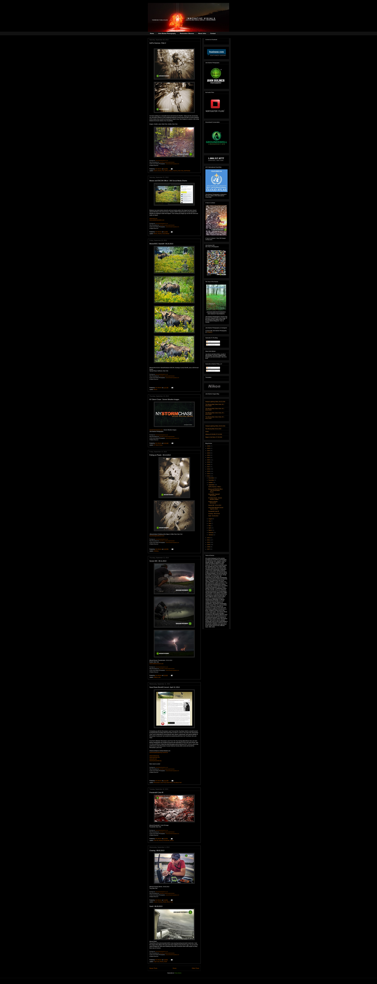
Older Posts (195, 968)
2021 (208, 457)
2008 (208, 547)
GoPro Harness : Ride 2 (157, 43)
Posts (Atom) (178, 973)
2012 (208, 537)
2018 (208, 464)
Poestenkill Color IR (156, 792)
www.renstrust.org (154, 756)
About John (202, 33)
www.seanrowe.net (154, 757)
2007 (208, 549)
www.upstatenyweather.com (156, 220)
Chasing (160, 902)
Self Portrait (187, 170)
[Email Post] (171, 169)
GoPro (166, 170)
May (210, 525)
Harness (175, 170)
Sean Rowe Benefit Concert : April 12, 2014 (164, 687)
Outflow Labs (157, 677)
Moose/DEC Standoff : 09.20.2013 (161, 244)
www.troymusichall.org (155, 760)
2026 (208, 446)
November (211, 480)
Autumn (156, 170)
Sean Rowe (169, 782)
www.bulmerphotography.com (172, 163)
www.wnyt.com (153, 218)
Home (152, 33)
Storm (168, 902)
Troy (171, 902)
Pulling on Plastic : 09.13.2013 (160, 455)
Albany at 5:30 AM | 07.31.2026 (213, 434)
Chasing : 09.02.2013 (156, 850)
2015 (208, 471)
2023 (208, 453)
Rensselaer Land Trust (160, 782)
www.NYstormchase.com (156, 430)
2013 (208, 476)
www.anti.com (153, 759)
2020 (208, 460)
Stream (172, 840)
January (211, 534)
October (211, 482)
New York (180, 170)
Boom (159, 170)
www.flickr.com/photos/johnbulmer (167, 162)
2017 (208, 466)
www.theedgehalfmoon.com (156, 535)
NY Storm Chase (158, 445)
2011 (208, 540)
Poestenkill (166, 840)
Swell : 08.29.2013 (155, 906)
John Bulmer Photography (167, 33)
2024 (208, 450)
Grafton (170, 170)
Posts (209, 341)
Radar (164, 902)
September (212, 484)
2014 (208, 473)
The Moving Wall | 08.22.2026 (213, 429)
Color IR (156, 840)
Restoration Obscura (187, 33)
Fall (163, 170)
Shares (160, 233)
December (211, 478)
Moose (155, 233)
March (210, 530)
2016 (208, 469)
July (210, 521)
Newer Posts (153, 968)
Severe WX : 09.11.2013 (157, 561)
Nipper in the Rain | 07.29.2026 (213, 437)
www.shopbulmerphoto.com (162, 160)
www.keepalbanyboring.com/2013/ (158, 752)
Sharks (161, 961)
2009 (208, 544)
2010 (208, 542)
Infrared (161, 840)
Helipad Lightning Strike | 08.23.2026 (215, 401)
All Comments (211, 344)
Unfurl (207, 431)
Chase (155, 902)
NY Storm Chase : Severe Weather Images (164, 399)
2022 (208, 455)
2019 (208, 462)
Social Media (165, 233)
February (211, 532)
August (211, 518)
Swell (165, 961)
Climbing (156, 551)
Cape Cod (156, 961)
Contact (213, 33)
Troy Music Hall (177, 782)
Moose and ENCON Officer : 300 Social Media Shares (168, 181)
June (210, 523)
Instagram (209, 332)
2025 (208, 448)
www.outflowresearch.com (156, 663)
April (210, 528)
